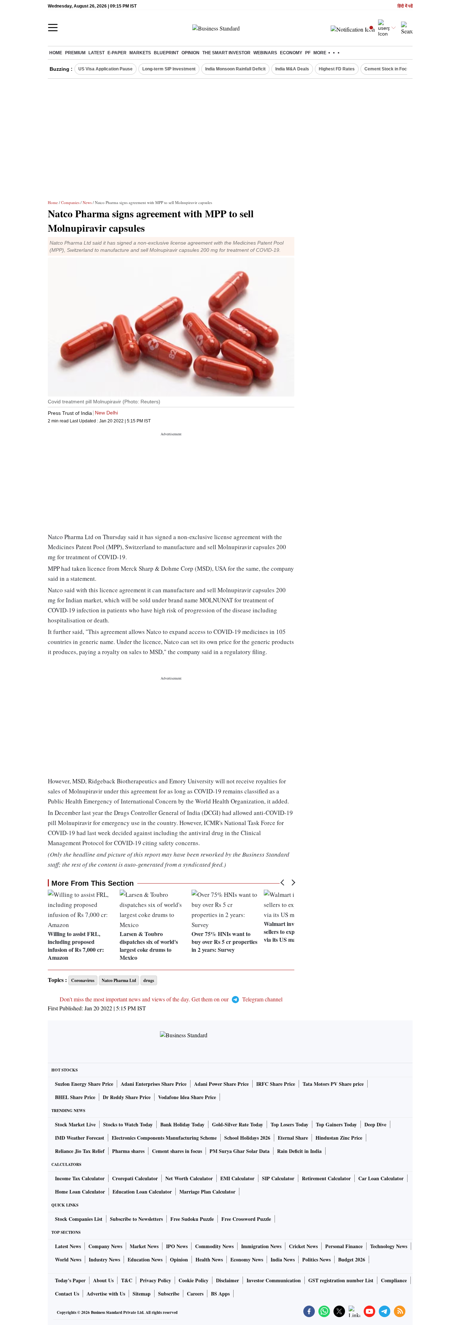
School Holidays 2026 (247, 1137)
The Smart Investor (226, 53)
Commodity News (214, 1246)
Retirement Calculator (326, 1178)
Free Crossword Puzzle (246, 1219)
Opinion (190, 53)
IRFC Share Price (275, 1084)
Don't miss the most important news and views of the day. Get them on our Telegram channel (171, 999)
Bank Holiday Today (182, 1124)
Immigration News (261, 1246)
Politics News (316, 1259)
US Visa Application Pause (105, 68)
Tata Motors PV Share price (333, 1084)
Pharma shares (128, 1151)
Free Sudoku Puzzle (192, 1219)
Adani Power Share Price (221, 1084)
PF (307, 53)
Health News (209, 1259)
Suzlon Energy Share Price (84, 1084)
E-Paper (116, 53)
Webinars (265, 53)
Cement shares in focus (177, 1151)
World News (68, 1259)
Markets (140, 53)
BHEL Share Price (75, 1097)
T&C (126, 1280)
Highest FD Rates (337, 68)
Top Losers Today (289, 1124)
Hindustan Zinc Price (339, 1137)
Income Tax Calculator (80, 1178)
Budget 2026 (351, 1259)
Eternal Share (293, 1137)
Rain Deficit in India (299, 1151)
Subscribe (168, 1293)
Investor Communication (274, 1280)
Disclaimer (227, 1280)
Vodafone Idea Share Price (187, 1097)
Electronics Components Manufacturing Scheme (164, 1137)
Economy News (246, 1259)
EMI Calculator (237, 1178)
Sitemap (142, 1293)
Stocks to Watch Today (128, 1124)
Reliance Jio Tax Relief (80, 1151)
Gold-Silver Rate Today (237, 1124)
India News (283, 1259)
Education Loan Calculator (142, 1191)
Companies (70, 202)
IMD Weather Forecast (79, 1137)
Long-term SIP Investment (169, 68)
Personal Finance (344, 1246)
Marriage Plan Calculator (207, 1191)
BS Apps (220, 1293)
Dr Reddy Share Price (127, 1097)
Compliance (394, 1280)
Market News (144, 1246)
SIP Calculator (278, 1178)
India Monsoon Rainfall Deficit (235, 68)
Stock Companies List (78, 1219)
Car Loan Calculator (381, 1178)
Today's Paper (70, 1280)
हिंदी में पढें (405, 6)
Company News (105, 1246)
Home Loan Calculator (80, 1191)
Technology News (388, 1246)
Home (55, 53)
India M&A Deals (292, 68)
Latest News (68, 1246)
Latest (96, 53)
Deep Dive (375, 1124)
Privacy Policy (155, 1280)
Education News (145, 1259)
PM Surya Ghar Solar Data (240, 1151)
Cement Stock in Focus (388, 68)
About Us (103, 1280)
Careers (195, 1293)
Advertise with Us (106, 1293)
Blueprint (166, 53)
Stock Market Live (75, 1124)
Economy (291, 53)
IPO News (177, 1246)
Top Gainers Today (336, 1124)
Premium (75, 53)
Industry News (104, 1259)
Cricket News (303, 1246)
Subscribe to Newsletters (136, 1219)
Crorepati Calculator (135, 1178)
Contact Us (67, 1293)
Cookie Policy (193, 1280)
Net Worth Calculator (189, 1178)
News (87, 202)
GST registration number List (340, 1280)
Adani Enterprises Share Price (154, 1084)
